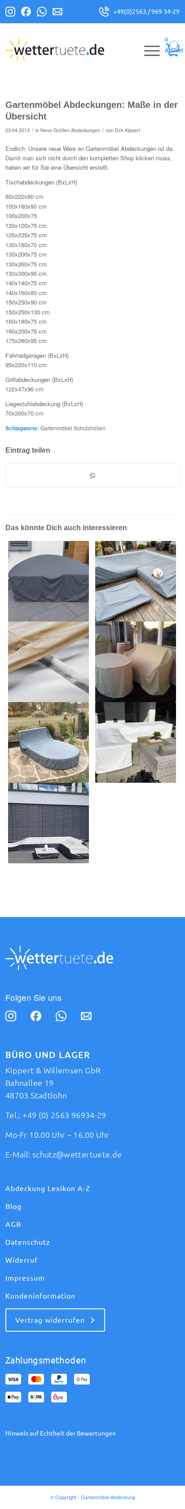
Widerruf (21, 1260)
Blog (13, 1206)
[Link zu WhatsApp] (41, 13)
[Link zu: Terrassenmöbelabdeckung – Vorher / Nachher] (135, 662)
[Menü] (147, 50)
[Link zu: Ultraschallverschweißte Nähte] (48, 662)
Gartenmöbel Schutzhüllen (73, 428)
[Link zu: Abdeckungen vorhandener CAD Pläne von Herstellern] (48, 823)
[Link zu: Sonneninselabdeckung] (48, 581)
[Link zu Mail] (57, 13)
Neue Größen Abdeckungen (70, 130)
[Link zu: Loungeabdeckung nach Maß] (135, 742)
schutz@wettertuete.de (77, 1154)
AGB (13, 1224)
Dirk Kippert (127, 130)
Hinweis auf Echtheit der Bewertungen (60, 1433)
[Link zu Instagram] (10, 13)
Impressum (25, 1278)
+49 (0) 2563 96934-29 (64, 1114)
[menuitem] (147, 50)
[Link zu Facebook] (26, 13)
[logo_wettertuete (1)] (75, 50)
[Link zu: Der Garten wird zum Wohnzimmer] (48, 742)
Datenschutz (27, 1242)
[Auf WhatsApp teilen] (92, 475)
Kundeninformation (40, 1296)
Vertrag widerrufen (50, 1320)
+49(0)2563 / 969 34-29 (146, 11)
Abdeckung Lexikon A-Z (47, 1188)
